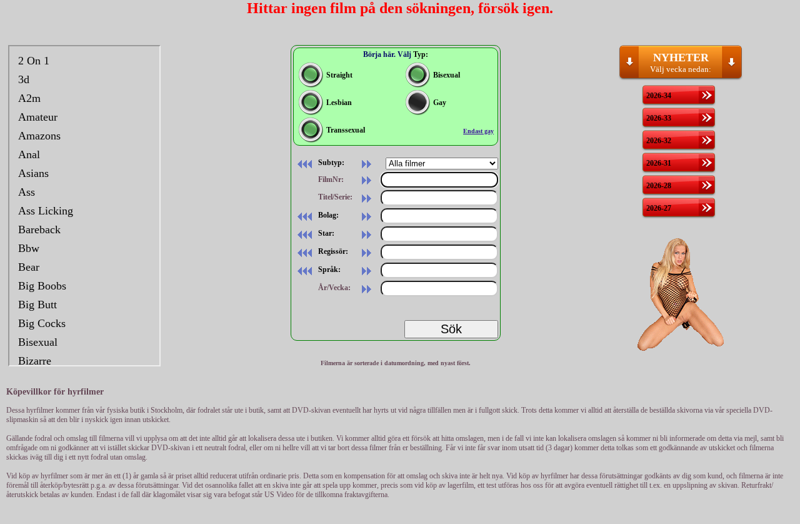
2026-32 (658, 140)
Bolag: (327, 215)
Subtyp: (330, 162)
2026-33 (658, 118)
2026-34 (658, 95)
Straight (339, 75)
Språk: (328, 269)
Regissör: (332, 251)
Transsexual (345, 130)
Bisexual (446, 75)
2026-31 (658, 163)
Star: (325, 233)
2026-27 (658, 208)
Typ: (420, 54)
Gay (439, 102)
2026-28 (658, 185)
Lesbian (339, 102)
